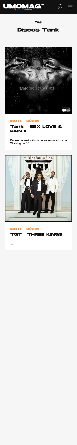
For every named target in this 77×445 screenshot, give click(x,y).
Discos (16, 121)
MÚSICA (32, 121)
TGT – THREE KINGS (36, 235)
